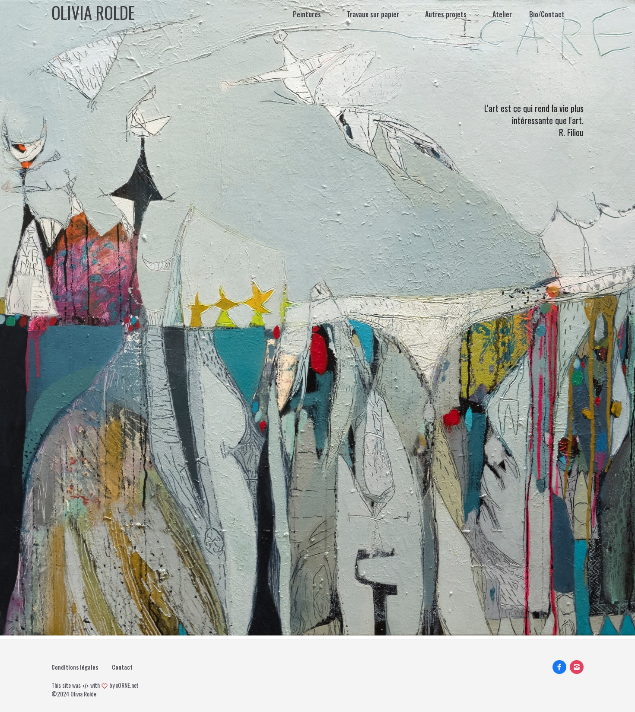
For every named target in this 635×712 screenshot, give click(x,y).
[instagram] (577, 667)
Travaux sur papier (373, 14)
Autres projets (446, 14)
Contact (122, 667)
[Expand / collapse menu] (330, 14)
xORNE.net (127, 685)
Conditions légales (74, 667)
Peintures (307, 14)
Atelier (502, 14)
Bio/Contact (547, 14)
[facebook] (559, 667)
